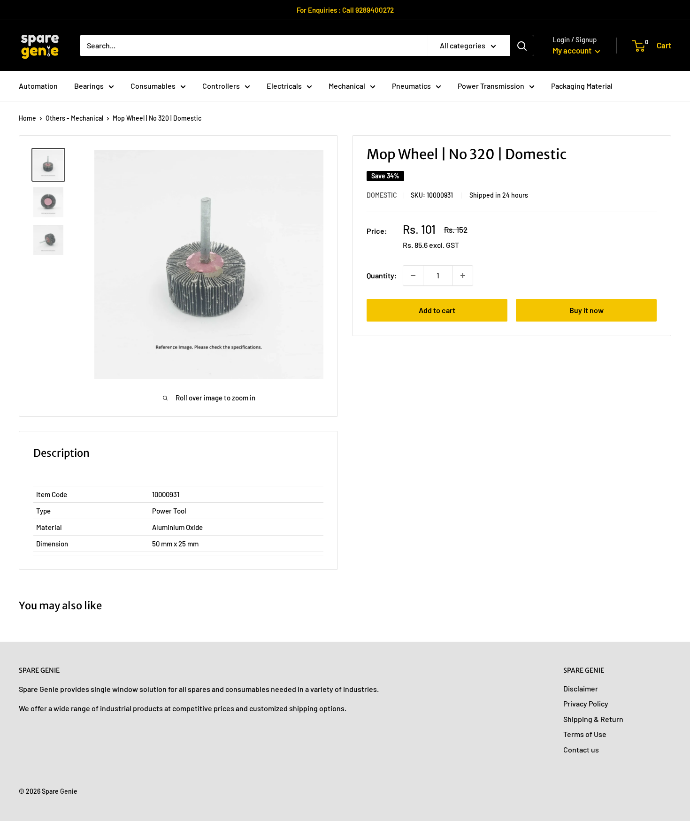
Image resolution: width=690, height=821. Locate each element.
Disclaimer (580, 688)
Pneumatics (411, 85)
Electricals (284, 85)
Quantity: (382, 275)
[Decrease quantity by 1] (413, 275)
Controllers (221, 85)
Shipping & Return (593, 718)
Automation (38, 85)
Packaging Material (582, 85)
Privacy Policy (585, 703)
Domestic (382, 195)
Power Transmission (491, 85)
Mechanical (347, 85)
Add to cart (437, 310)
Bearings (89, 85)
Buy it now (586, 310)
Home (27, 118)
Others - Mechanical (74, 118)
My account (572, 50)
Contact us (581, 749)
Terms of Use (584, 733)
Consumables (153, 85)
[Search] (522, 45)
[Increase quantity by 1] (463, 275)
